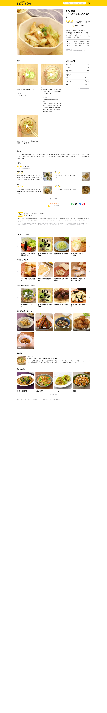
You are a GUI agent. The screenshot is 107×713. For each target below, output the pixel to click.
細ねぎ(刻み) (69, 70)
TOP (18, 399)
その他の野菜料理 (32, 399)
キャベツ (68, 64)
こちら (82, 156)
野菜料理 (23, 399)
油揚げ (68, 67)
